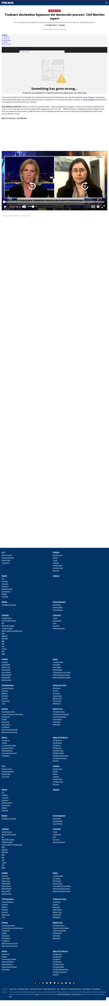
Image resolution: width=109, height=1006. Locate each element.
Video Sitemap (96, 989)
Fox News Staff (51, 25)
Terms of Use (13, 989)
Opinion (56, 576)
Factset (37, 994)
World (4, 576)
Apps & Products (60, 737)
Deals (55, 659)
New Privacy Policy (23, 989)
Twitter (39, 983)
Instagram (43, 983)
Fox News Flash (54, 10)
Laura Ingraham (88, 100)
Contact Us (63, 989)
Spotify (69, 983)
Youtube (46, 983)
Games (5, 709)
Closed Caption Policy (49, 989)
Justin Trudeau (88, 97)
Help (58, 989)
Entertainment (59, 602)
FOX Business (8, 685)
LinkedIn (54, 983)
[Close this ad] (107, 998)
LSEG (10, 996)
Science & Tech (59, 685)
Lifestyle (57, 615)
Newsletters (66, 983)
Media (4, 602)
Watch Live (57, 709)
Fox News (7, 3)
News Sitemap (87, 989)
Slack (58, 983)
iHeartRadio (73, 983)
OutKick (5, 615)
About (4, 737)
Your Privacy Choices (36, 989)
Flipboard (50, 983)
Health (5, 659)
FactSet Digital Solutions (64, 994)
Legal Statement (76, 994)
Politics (56, 552)
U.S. (3, 552)
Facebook (35, 983)
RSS (62, 983)
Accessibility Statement (75, 989)
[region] (54, 1003)
